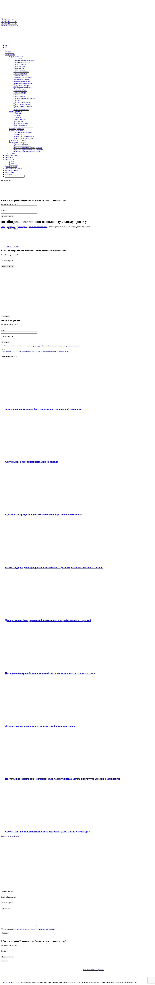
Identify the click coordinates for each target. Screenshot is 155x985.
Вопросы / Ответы (11, 170)
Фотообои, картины (16, 129)
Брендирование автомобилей (23, 60)
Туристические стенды (21, 104)
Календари (17, 117)
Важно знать (13, 165)
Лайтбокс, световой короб (22, 87)
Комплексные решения (17, 142)
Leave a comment (63, 351)
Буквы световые (19, 68)
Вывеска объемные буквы (22, 77)
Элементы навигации (21, 110)
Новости (12, 163)
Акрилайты (17, 58)
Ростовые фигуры (19, 93)
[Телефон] (16, 887)
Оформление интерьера (17, 140)
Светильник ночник (20, 123)
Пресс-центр (9, 159)
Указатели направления (21, 108)
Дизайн (12, 153)
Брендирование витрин (21, 62)
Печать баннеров (19, 89)
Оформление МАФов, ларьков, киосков (27, 148)
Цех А (5, 982)
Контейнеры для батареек (22, 132)
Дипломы (16, 115)
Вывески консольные (21, 79)
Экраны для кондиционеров (23, 136)
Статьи (11, 161)
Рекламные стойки (20, 91)
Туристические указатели (22, 106)
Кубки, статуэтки (19, 119)
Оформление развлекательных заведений (28, 150)
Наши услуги (10, 55)
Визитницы (17, 113)
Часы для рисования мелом (23, 127)
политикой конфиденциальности (26, 929)
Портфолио (9, 157)
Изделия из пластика (16, 131)
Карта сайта (9, 172)
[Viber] (2, 42)
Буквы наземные (19, 70)
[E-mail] (113, 871)
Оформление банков (20, 144)
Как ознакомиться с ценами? (93, 970)
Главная (8, 51)
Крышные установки (21, 85)
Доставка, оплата (11, 167)
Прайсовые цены (11, 155)
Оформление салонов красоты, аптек (26, 151)
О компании (9, 53)
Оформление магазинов (22, 146)
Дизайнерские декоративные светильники (42, 351)
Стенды (16, 94)
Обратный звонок (12, 246)
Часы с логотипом (20, 125)
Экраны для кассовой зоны (23, 138)
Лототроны (17, 134)
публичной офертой (47, 929)
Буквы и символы (19, 64)
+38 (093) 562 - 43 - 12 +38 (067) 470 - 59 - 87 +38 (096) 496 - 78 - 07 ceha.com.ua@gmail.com (9, 22)
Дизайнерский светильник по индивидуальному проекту (58, 346)
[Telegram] (5, 42)
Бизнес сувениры (15, 112)
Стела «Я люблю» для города (24, 98)
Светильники (18, 121)
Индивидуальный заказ (13, 169)
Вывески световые (20, 74)
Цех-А (3, 349)
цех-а (16, 229)
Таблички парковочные (21, 102)
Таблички (17, 100)
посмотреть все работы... (10, 836)
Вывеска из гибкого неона (22, 83)
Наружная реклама (16, 56)
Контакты (8, 174)
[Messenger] (9, 42)
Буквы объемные (19, 66)
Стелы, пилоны (19, 96)
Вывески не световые (21, 72)
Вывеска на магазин (20, 75)
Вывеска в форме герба (21, 81)
